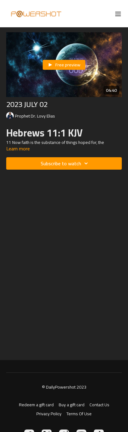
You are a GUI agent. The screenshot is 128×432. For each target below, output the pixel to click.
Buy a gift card (72, 405)
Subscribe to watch (61, 163)
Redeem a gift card (36, 405)
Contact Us (99, 405)
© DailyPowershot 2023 (64, 387)
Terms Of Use (79, 414)
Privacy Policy (49, 414)
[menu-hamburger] (118, 14)
